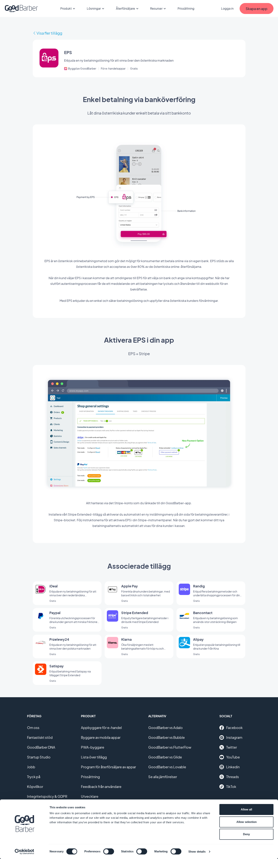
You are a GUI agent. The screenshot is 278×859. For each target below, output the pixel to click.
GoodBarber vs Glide (165, 757)
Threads (232, 777)
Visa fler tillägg (49, 33)
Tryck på (33, 777)
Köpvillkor (35, 786)
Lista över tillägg (94, 757)
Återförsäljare (125, 8)
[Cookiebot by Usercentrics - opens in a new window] (24, 851)
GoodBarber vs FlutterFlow (169, 747)
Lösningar (94, 8)
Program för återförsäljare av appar (108, 767)
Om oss (33, 727)
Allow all (246, 809)
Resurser (156, 8)
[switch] (108, 851)
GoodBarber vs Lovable (167, 767)
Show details (197, 851)
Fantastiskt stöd (40, 737)
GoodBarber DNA (41, 747)
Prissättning (186, 8)
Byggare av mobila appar (100, 737)
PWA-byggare (92, 747)
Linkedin (233, 767)
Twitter (231, 747)
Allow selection (246, 821)
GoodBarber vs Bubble (166, 737)
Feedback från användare (101, 786)
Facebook (234, 727)
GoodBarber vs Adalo (165, 727)
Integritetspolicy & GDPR (47, 796)
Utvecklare (89, 796)
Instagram (234, 737)
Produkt (66, 8)
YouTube (233, 757)
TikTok (231, 786)
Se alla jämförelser (162, 777)
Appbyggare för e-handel (101, 727)
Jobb (31, 767)
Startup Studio (38, 757)
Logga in (227, 8)
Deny (246, 834)
